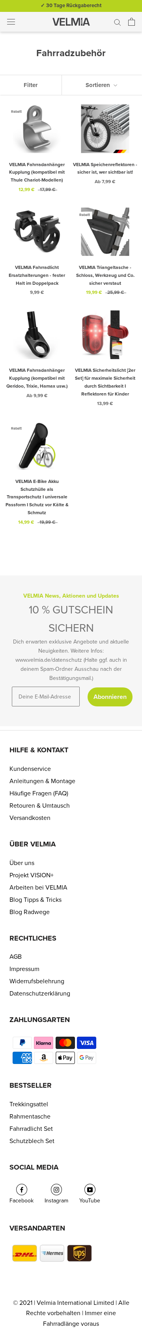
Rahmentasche (29, 1117)
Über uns (21, 863)
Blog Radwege (29, 912)
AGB (15, 957)
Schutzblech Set (31, 1141)
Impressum (24, 969)
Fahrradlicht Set (31, 1129)
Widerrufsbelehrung (36, 981)
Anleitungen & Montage (42, 781)
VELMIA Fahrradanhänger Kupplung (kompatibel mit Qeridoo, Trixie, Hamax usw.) (37, 378)
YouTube (89, 1200)
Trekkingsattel (28, 1104)
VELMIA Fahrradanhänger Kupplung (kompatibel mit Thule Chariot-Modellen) (37, 172)
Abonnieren (110, 697)
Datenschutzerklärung (39, 994)
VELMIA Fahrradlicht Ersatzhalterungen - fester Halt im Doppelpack (37, 275)
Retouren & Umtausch (39, 806)
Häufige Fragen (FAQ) (38, 793)
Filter (30, 85)
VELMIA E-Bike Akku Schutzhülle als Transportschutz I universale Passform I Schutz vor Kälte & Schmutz (37, 497)
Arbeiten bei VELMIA (38, 888)
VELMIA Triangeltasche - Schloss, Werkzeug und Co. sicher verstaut (105, 275)
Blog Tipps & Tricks (35, 900)
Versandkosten (29, 818)
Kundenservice (30, 769)
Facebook (21, 1200)
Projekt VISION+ (31, 875)
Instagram (56, 1200)
